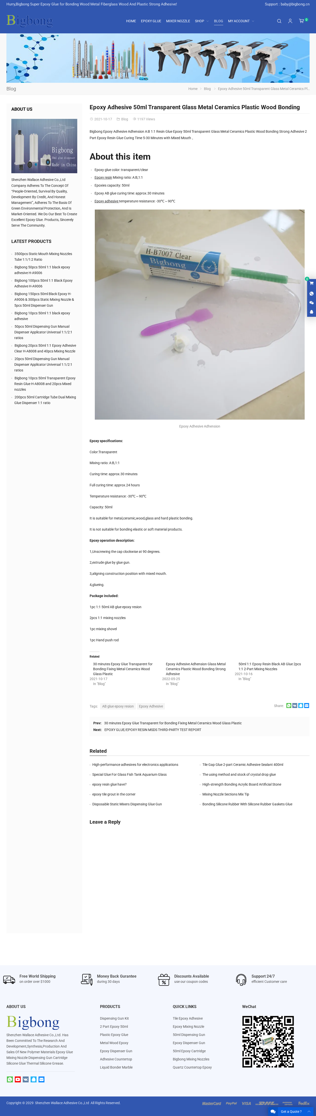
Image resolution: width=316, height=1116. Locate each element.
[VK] (25, 1079)
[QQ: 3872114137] (311, 312)
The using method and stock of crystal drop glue (239, 774)
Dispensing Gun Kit (114, 1018)
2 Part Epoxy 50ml (114, 1027)
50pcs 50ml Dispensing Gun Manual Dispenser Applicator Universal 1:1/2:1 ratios (43, 332)
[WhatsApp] (9, 1079)
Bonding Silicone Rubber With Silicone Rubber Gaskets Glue (247, 804)
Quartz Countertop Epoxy (192, 1067)
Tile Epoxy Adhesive (188, 1018)
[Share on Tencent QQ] (301, 707)
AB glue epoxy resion (118, 706)
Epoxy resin (103, 177)
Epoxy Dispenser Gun (116, 1051)
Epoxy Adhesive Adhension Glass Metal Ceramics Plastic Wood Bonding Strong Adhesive (196, 669)
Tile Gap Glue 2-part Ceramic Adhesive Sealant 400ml (242, 765)
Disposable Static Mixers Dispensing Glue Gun (127, 804)
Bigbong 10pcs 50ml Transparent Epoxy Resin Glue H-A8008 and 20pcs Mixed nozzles (45, 383)
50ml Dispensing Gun (189, 1035)
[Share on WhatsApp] (289, 707)
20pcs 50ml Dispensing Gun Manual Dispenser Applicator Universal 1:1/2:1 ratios (43, 364)
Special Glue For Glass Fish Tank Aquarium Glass (129, 774)
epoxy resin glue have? (109, 784)
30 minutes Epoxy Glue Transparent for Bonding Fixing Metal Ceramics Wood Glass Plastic (123, 669)
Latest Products (31, 241)
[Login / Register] (290, 21)
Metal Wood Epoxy (114, 1043)
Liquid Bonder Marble (116, 1067)
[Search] (279, 21)
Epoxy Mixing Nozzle (188, 1027)
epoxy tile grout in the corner (114, 794)
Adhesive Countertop (116, 1059)
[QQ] (33, 1079)
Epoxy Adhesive (151, 706)
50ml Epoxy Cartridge (189, 1051)
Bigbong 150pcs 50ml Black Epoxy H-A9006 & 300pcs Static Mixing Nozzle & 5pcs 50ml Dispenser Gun (44, 299)
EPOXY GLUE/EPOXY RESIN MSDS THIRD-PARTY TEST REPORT (152, 730)
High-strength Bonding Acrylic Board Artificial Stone (241, 784)
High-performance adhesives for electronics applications (135, 765)
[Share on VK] (295, 707)
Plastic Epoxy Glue (114, 1035)
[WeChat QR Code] (311, 303)
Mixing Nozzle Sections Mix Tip (225, 794)
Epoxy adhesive (107, 201)
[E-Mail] (41, 1079)
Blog (11, 89)
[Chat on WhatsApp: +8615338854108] (311, 293)
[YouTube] (17, 1079)
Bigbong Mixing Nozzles (191, 1059)
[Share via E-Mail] (307, 707)
